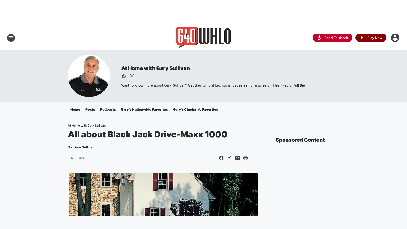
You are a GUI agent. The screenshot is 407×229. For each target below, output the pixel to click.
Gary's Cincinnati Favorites (195, 109)
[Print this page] (245, 158)
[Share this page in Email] (237, 158)
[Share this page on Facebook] (221, 158)
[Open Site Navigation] (11, 38)
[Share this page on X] (229, 158)
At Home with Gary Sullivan (155, 68)
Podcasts (108, 109)
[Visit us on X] (131, 76)
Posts (90, 109)
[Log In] (395, 38)
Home (75, 109)
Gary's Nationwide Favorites (144, 109)
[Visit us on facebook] (123, 76)
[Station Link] (203, 38)
